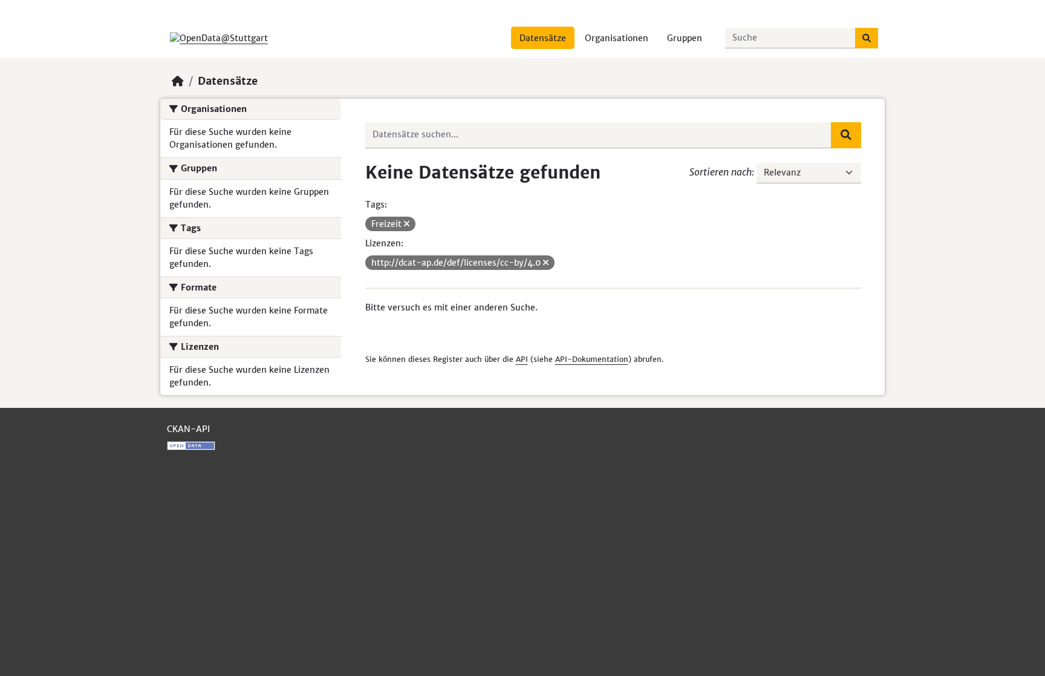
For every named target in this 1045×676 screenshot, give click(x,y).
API (522, 359)
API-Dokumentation (591, 359)
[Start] (178, 81)
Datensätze (542, 38)
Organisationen (616, 38)
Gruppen (684, 38)
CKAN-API (188, 429)
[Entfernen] (406, 223)
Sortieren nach (720, 172)
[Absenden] (866, 38)
